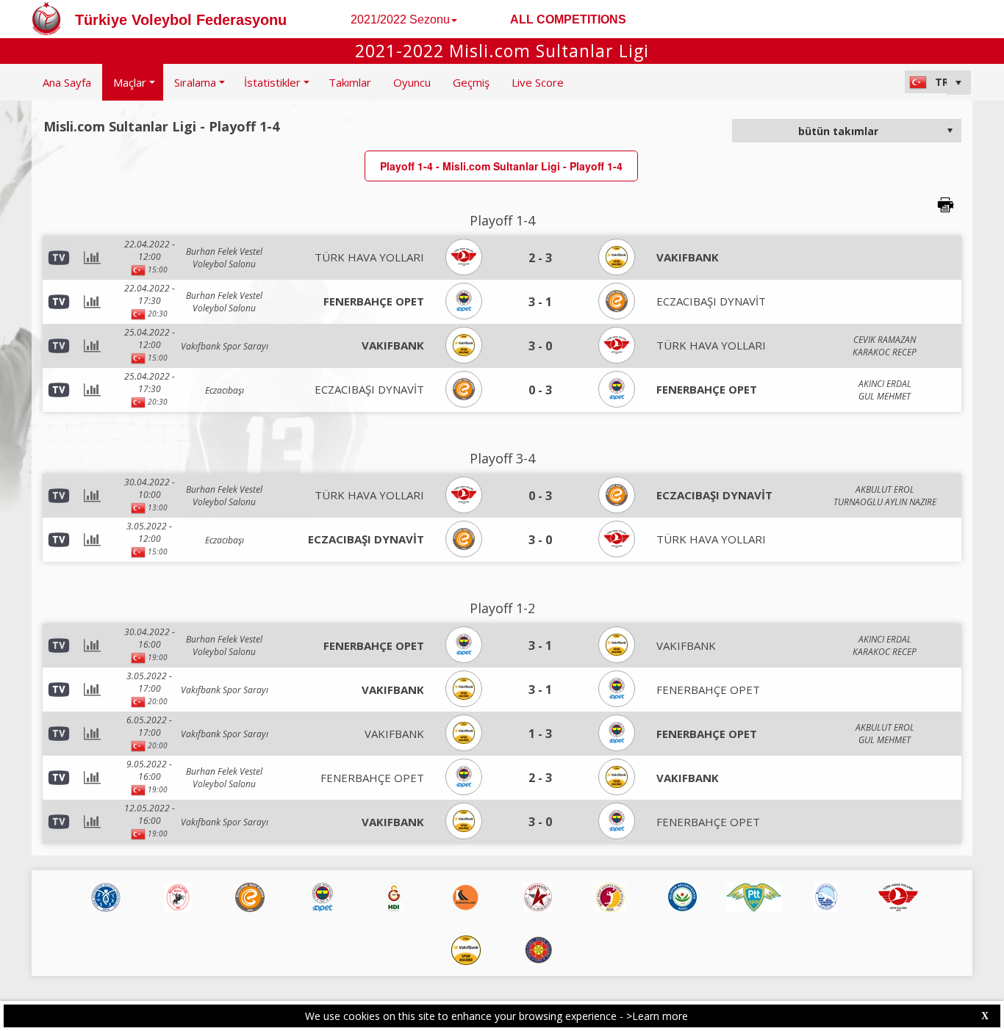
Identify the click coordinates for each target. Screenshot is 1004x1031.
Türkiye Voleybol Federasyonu (181, 20)
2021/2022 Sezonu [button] (400, 19)
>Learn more (657, 1016)
